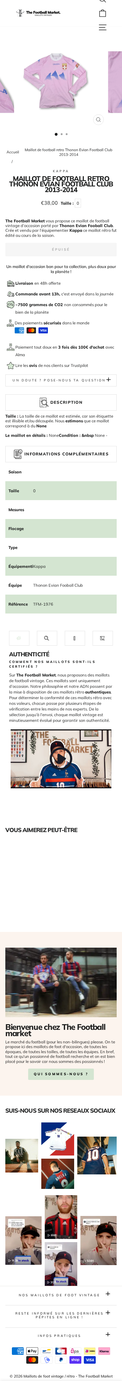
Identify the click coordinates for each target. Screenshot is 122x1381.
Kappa (61, 171)
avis (33, 365)
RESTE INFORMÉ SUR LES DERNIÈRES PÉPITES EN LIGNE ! (59, 1315)
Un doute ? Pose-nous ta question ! (61, 380)
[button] (19, 638)
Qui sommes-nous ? (61, 1074)
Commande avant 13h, (38, 293)
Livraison (24, 283)
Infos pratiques (59, 1336)
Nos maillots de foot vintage (59, 1295)
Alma (20, 354)
